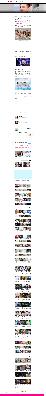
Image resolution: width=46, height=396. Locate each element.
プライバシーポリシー (39, 392)
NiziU (22, 147)
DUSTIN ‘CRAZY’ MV (17, 377)
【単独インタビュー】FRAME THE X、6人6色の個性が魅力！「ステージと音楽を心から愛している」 (17, 326)
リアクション (29, 147)
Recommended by (28, 207)
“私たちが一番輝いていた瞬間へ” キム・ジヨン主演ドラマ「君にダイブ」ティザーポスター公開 (17, 336)
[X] (19, 132)
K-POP (20, 147)
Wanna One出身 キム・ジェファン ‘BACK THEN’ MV (22, 371)
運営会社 (18, 387)
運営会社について (6, 392)
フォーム (24, 145)
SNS (23, 147)
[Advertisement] (23, 45)
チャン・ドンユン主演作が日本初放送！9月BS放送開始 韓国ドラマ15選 (23, 326)
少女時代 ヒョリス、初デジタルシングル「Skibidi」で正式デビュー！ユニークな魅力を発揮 (28, 272)
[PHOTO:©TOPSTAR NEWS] (23, 268)
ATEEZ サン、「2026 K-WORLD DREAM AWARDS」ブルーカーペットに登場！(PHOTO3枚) (23, 272)
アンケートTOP (29, 160)
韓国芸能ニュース (17, 147)
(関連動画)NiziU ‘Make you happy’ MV (18, 23)
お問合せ (17, 392)
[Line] (20, 132)
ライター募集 (28, 392)
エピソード (26, 147)
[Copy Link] (26, 132)
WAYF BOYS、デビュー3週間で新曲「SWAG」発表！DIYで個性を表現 (28, 308)
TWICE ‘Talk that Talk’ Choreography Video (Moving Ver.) (28, 364)
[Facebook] (23, 132)
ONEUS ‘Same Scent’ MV (28, 370)
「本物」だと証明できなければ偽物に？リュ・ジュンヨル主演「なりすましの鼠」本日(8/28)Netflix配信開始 (23, 308)
